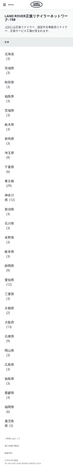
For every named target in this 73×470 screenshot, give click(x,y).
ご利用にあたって (12, 438)
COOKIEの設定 (11, 460)
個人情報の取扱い (12, 446)
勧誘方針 (8, 453)
